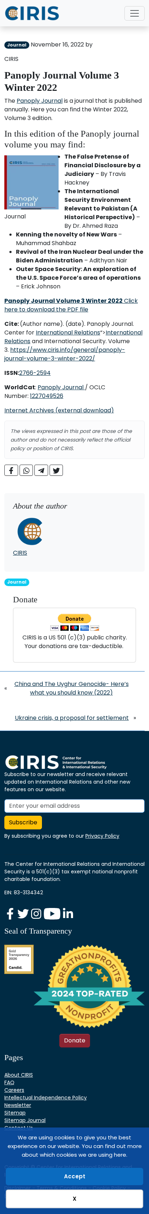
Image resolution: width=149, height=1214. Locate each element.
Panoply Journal (40, 101)
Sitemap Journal (25, 1120)
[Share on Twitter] (56, 470)
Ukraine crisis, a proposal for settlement (72, 718)
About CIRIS (18, 1074)
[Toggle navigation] (134, 13)
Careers (14, 1090)
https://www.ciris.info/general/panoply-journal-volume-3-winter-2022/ (64, 354)
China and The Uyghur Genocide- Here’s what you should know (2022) (71, 688)
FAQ (9, 1082)
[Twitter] (23, 913)
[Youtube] (52, 913)
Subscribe (23, 822)
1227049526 (46, 396)
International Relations (68, 332)
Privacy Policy (102, 835)
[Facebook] (10, 913)
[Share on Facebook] (11, 470)
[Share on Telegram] (41, 470)
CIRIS (20, 553)
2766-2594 (35, 373)
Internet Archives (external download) (59, 410)
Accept (74, 1176)
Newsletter (17, 1105)
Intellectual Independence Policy (45, 1097)
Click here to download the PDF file (71, 305)
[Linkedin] (68, 913)
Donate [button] (74, 1040)
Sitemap (15, 1112)
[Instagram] (36, 913)
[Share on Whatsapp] (26, 470)
